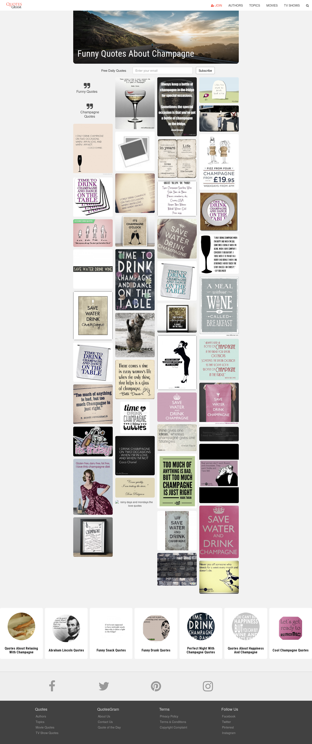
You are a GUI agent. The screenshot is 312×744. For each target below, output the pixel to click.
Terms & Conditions (173, 722)
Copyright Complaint (173, 727)
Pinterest (228, 727)
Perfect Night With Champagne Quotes (156, 650)
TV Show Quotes (47, 733)
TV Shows (292, 5)
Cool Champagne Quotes (246, 650)
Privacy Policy (169, 716)
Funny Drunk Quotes (111, 650)
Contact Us (105, 722)
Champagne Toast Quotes (290, 650)
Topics (254, 5)
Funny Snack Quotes (66, 650)
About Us (104, 716)
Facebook (228, 716)
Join (218, 5)
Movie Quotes (45, 727)
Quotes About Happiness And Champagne (201, 650)
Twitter (226, 722)
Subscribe (205, 70)
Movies (272, 5)
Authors (235, 5)
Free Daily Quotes (113, 70)
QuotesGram (14, 5)
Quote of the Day (109, 727)
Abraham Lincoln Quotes (21, 650)
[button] (307, 5)
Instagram (229, 733)
